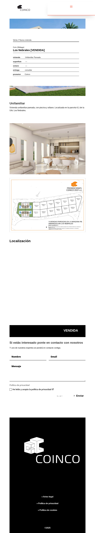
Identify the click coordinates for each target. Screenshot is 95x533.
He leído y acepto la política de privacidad (32, 389)
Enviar (80, 395)
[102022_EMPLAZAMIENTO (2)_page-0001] (47, 232)
